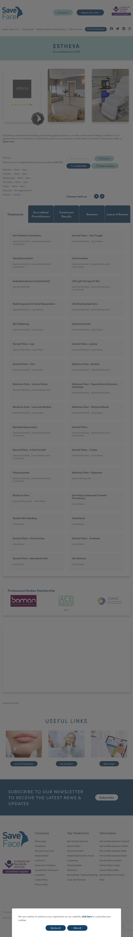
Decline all (56, 927)
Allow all (77, 927)
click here (87, 916)
